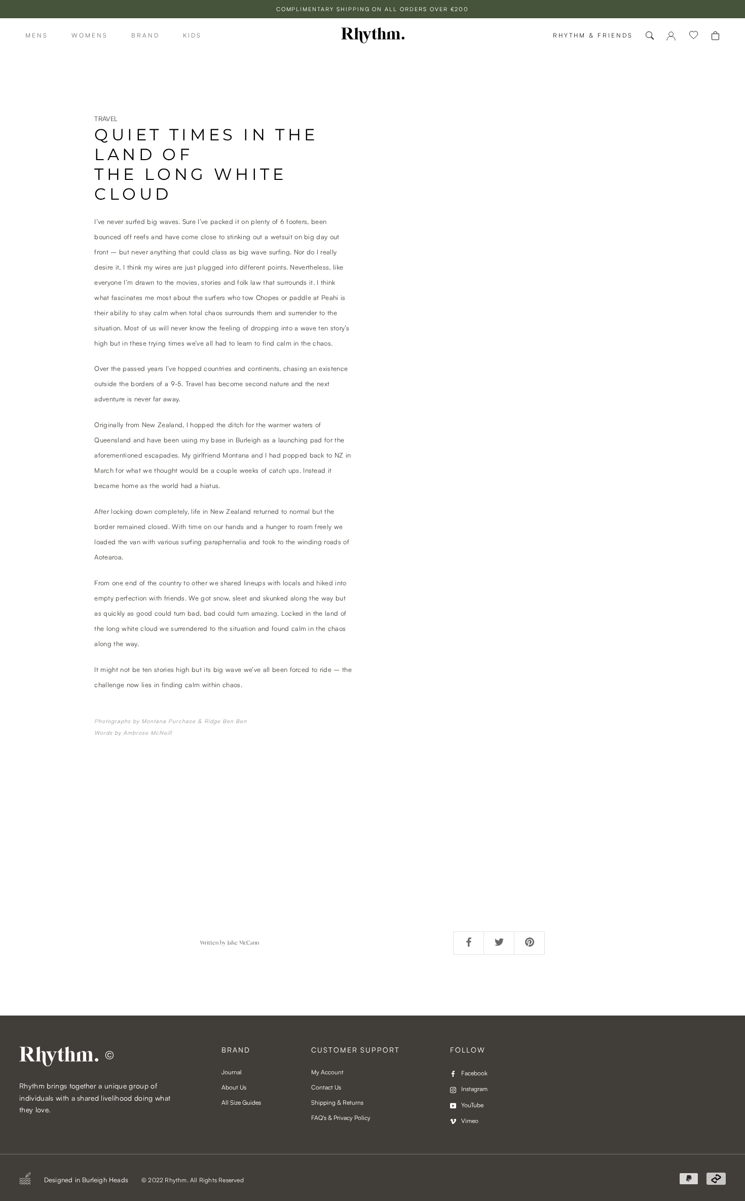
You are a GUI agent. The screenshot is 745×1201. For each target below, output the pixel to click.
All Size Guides (241, 1102)
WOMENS (89, 35)
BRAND (145, 35)
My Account (327, 1072)
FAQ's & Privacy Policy (340, 1117)
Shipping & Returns (337, 1102)
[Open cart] (715, 35)
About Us (233, 1087)
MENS (36, 35)
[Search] (650, 35)
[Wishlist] (693, 35)
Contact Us (326, 1087)
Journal (231, 1072)
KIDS (192, 35)
